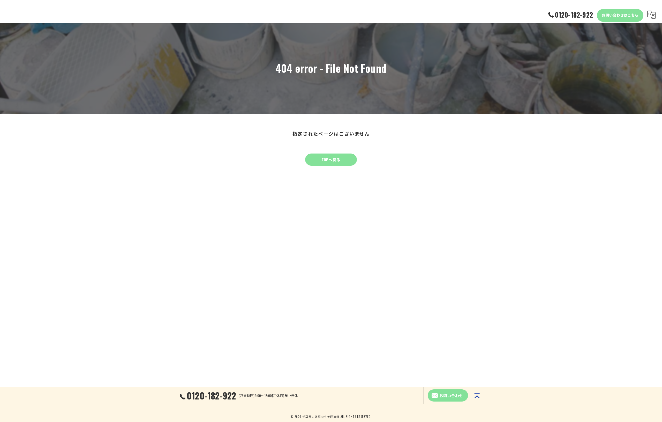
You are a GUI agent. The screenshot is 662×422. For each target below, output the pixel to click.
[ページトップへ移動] (477, 395)
